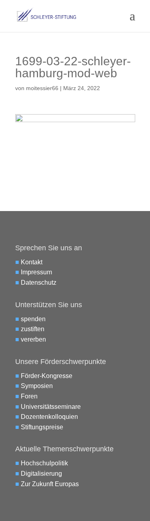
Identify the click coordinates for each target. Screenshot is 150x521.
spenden (33, 319)
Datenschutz (38, 282)
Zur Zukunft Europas (50, 484)
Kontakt (31, 262)
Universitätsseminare (51, 406)
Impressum (36, 272)
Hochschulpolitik (44, 463)
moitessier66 (42, 88)
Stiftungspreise (42, 427)
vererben (33, 339)
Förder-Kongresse (46, 375)
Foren (29, 396)
